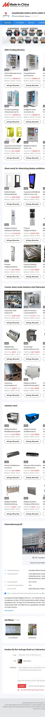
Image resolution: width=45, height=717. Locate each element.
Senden (21, 686)
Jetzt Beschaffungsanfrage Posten (31, 690)
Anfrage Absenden (13, 85)
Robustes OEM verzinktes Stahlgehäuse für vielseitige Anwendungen (32, 467)
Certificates (32, 638)
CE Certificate (13, 638)
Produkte (21, 23)
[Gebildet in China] (16, 4)
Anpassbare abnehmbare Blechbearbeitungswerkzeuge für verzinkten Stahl (14, 148)
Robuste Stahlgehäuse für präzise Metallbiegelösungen (12, 467)
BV (43, 593)
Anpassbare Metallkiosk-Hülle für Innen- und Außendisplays (32, 194)
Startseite (7, 23)
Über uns (31, 23)
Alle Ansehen (8, 610)
